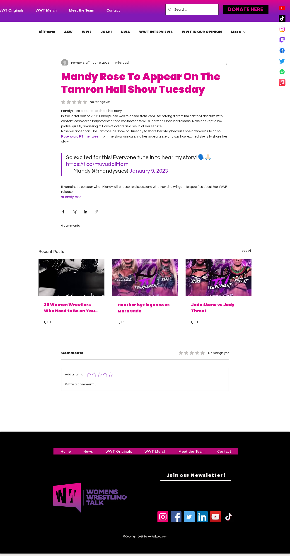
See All (246, 250)
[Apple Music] (282, 82)
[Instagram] (282, 29)
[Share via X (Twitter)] (74, 212)
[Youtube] (282, 8)
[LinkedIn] (202, 516)
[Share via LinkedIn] (85, 212)
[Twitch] (282, 39)
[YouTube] (215, 516)
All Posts (47, 32)
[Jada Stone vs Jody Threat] (218, 277)
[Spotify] (282, 71)
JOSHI (106, 32)
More (236, 32)
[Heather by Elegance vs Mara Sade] (145, 277)
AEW (68, 32)
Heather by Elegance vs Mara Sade (144, 308)
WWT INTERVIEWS (156, 32)
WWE (87, 32)
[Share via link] (96, 212)
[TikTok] (282, 18)
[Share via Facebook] (63, 212)
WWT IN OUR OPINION (202, 32)
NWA (125, 32)
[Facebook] (282, 50)
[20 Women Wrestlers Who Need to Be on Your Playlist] (71, 277)
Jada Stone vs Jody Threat (212, 308)
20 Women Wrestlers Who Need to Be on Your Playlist (70, 308)
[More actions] (226, 62)
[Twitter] (282, 61)
